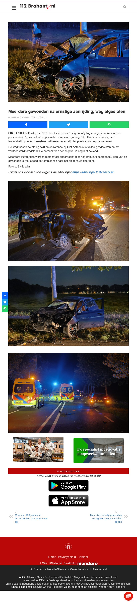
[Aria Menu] (14, 7)
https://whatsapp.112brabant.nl (92, 172)
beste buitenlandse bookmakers (54, 583)
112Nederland (98, 569)
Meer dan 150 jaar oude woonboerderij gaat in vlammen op (31, 517)
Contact (83, 556)
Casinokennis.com (119, 583)
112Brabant (36, 569)
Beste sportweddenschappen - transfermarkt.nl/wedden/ (81, 580)
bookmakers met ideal (104, 577)
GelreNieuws (78, 569)
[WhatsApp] (109, 124)
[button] (128, 596)
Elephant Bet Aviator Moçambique (69, 577)
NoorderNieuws (56, 569)
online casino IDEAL (34, 580)
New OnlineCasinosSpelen (90, 583)
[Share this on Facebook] (27, 124)
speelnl (120, 587)
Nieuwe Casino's (37, 577)
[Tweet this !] (68, 124)
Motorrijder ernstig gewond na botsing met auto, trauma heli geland (106, 517)
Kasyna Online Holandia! (48, 587)
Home (52, 556)
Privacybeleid (67, 556)
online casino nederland (20, 583)
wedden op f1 (107, 587)
